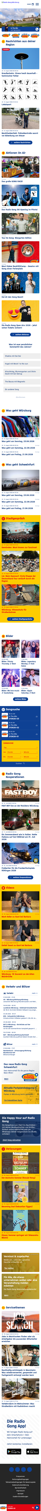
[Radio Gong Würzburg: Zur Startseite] (10, 4)
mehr (35, 993)
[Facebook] (11, 1469)
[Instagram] (17, 1469)
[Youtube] (23, 1469)
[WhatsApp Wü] (29, 1469)
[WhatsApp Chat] (37, 29)
